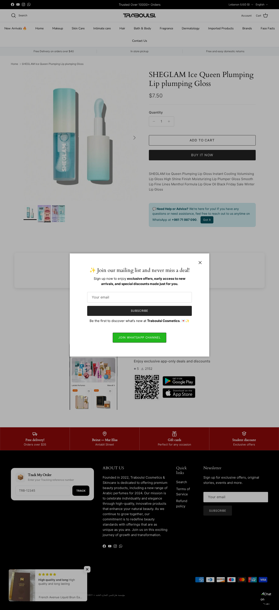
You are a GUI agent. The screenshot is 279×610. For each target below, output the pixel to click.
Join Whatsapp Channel (139, 337)
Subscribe (139, 310)
